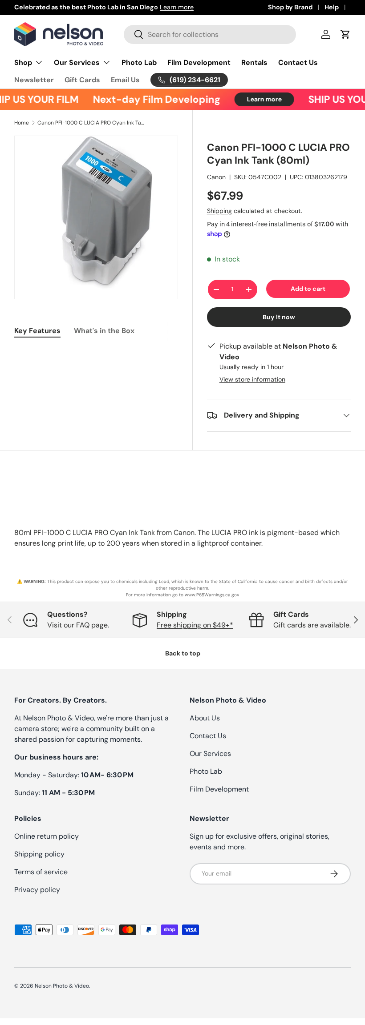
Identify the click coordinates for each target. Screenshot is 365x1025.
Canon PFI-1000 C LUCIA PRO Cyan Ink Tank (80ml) (90, 122)
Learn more (177, 7)
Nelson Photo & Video (62, 985)
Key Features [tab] (37, 330)
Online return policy (46, 836)
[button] (345, 34)
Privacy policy (37, 889)
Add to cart (308, 289)
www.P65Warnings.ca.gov (212, 595)
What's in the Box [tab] (104, 330)
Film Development (199, 62)
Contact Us (298, 62)
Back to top (182, 653)
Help (331, 7)
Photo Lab (139, 62)
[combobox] (210, 34)
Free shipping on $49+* (195, 625)
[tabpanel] (96, 353)
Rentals (254, 62)
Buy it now (279, 317)
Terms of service (41, 871)
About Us (205, 718)
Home (21, 122)
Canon (216, 177)
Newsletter (34, 79)
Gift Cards (82, 79)
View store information (252, 379)
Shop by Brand (290, 7)
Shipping (219, 211)
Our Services (210, 753)
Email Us (125, 79)
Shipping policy (39, 854)
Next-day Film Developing (151, 99)
